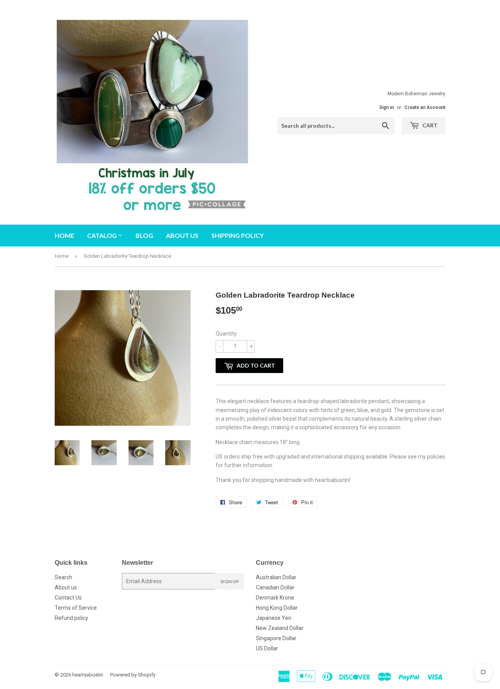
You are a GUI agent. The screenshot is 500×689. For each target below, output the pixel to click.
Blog (144, 235)
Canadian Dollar (275, 587)
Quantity (226, 333)
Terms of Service (76, 608)
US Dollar (267, 648)
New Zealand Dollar (280, 628)
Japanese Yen (273, 618)
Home (64, 235)
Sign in (386, 107)
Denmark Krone (275, 597)
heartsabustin (87, 675)
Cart (429, 125)
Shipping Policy (237, 235)
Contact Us (68, 597)
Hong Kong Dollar (277, 608)
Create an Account (424, 107)
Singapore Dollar (276, 638)
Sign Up (229, 581)
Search (63, 577)
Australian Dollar (276, 577)
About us (182, 235)
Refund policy (71, 618)
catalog (102, 235)
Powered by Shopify (132, 675)
